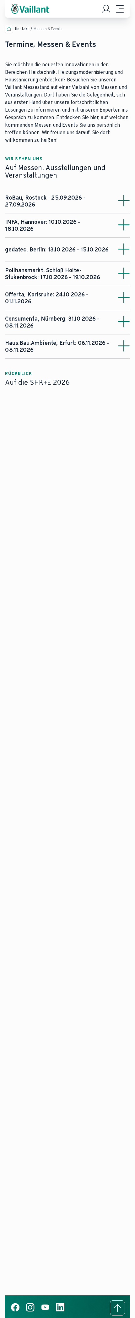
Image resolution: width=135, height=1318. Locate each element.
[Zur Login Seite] (106, 8)
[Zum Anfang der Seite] (117, 1307)
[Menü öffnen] (120, 9)
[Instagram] (30, 1311)
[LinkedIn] (60, 1311)
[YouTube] (45, 1311)
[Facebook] (15, 1311)
